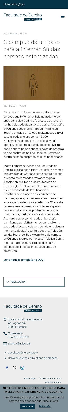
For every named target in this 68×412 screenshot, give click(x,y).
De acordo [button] (27, 406)
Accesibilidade (53, 382)
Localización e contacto (23, 352)
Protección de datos (50, 378)
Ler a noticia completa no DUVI (23, 259)
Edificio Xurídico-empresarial (25, 319)
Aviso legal (30, 378)
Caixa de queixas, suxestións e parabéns (33, 358)
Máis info (45, 406)
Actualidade (10, 33)
